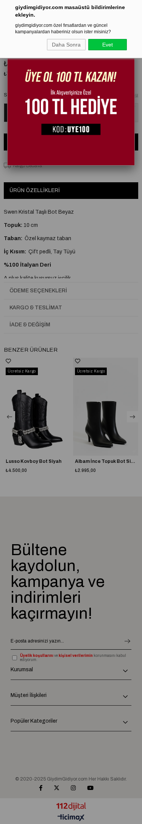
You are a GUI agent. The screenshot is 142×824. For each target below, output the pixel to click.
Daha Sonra (66, 45)
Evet (107, 45)
